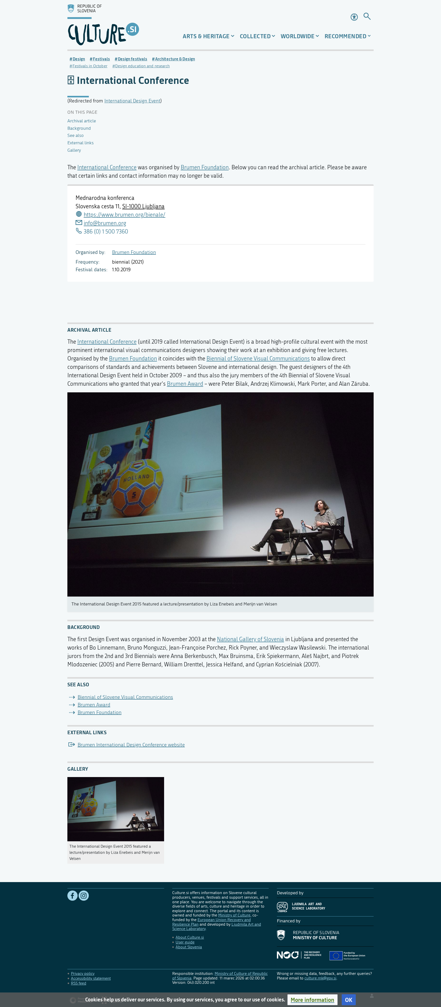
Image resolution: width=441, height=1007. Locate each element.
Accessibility (355, 17)
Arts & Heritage (206, 36)
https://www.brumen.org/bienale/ (124, 215)
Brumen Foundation (134, 252)
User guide (185, 942)
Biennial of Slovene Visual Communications (258, 358)
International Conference (107, 167)
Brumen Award (185, 384)
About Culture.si (190, 937)
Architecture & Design (175, 58)
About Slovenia (189, 947)
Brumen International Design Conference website (131, 745)
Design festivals (132, 58)
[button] (312, 999)
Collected (255, 36)
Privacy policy (82, 973)
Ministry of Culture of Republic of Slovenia (220, 975)
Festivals (101, 58)
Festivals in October (89, 65)
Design (79, 58)
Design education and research (142, 65)
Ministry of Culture (234, 915)
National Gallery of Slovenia (250, 639)
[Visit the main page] (115, 24)
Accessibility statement (91, 978)
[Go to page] (367, 17)
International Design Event (132, 101)
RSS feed (78, 983)
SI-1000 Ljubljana (143, 206)
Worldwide (298, 36)
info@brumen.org (105, 223)
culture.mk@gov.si (320, 978)
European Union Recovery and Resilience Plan (211, 922)
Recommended (345, 36)
